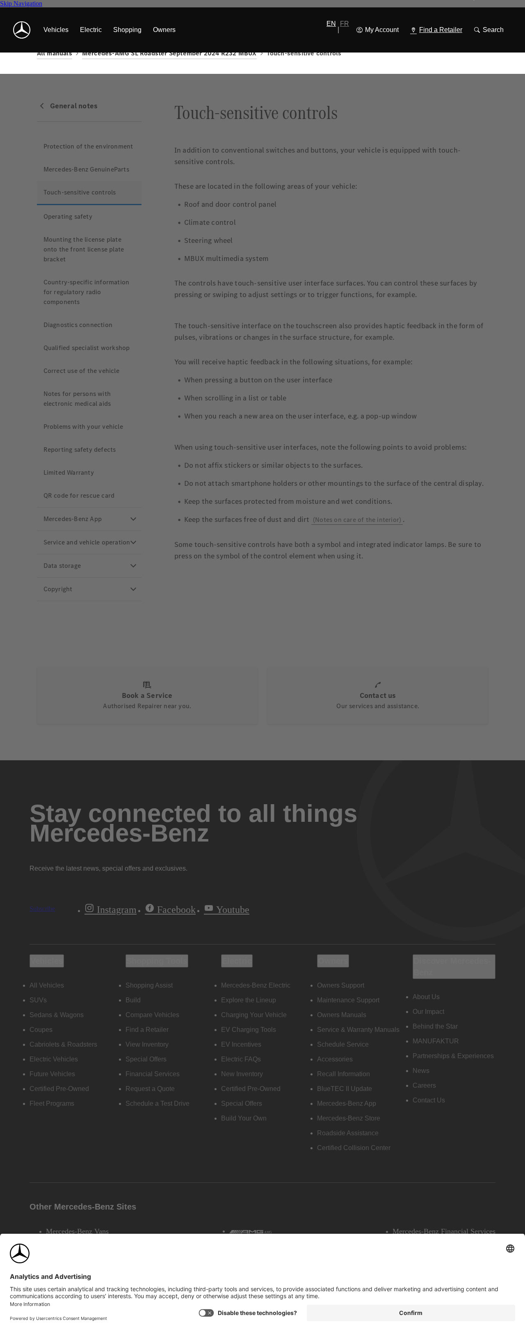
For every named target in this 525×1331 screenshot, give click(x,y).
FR (344, 23)
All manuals (54, 53)
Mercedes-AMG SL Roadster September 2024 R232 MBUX (169, 53)
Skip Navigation (21, 3)
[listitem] (56, 30)
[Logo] (21, 30)
